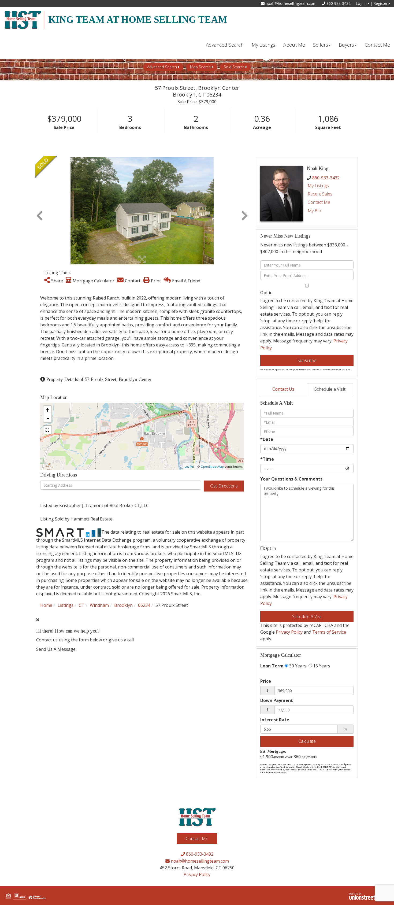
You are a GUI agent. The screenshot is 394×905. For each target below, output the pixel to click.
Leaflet (189, 466)
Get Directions (224, 486)
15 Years (321, 666)
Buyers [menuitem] (346, 45)
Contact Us (283, 389)
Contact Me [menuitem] (377, 45)
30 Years (297, 666)
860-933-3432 (338, 3)
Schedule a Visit (329, 389)
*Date (266, 439)
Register (381, 3)
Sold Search (234, 66)
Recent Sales (320, 194)
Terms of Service (329, 632)
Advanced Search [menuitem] (225, 45)
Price (265, 681)
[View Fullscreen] (47, 430)
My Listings (318, 186)
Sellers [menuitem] (320, 45)
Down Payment (276, 700)
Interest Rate (274, 720)
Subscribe (307, 360)
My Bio (314, 211)
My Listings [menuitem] (263, 45)
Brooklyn (123, 605)
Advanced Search (162, 66)
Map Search (200, 66)
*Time (267, 459)
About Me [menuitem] (294, 45)
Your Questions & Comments (291, 479)
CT (81, 605)
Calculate (307, 741)
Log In (362, 3)
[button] (39, 210)
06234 (144, 605)
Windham (99, 605)
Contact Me (319, 202)
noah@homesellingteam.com (291, 3)
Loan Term (272, 666)
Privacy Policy (289, 632)
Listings (65, 605)
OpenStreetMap (212, 466)
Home (46, 605)
